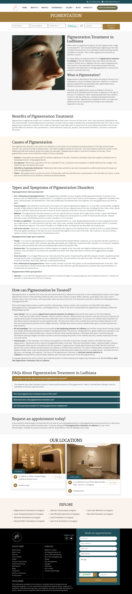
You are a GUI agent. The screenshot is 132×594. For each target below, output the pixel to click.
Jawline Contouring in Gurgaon (63, 510)
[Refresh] (95, 575)
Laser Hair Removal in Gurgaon (100, 510)
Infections (48, 566)
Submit (98, 580)
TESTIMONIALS (57, 8)
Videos (14, 559)
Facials (47, 559)
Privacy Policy (16, 575)
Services (63, 19)
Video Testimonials (18, 564)
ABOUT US (34, 8)
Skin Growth (49, 568)
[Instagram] (67, 538)
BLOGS (78, 8)
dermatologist (17, 310)
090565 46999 (78, 491)
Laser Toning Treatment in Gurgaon (29, 514)
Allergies (48, 564)
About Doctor (16, 550)
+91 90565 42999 (94, 2)
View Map (58, 477)
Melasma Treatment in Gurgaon (27, 518)
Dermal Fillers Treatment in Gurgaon (29, 521)
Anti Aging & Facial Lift (53, 552)
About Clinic (16, 552)
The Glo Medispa (107, 358)
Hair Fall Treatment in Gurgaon (100, 514)
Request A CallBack (111, 27)
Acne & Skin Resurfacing (53, 555)
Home (58, 19)
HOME (24, 8)
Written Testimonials (19, 562)
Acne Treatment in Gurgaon (61, 518)
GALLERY (69, 8)
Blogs (14, 568)
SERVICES (44, 8)
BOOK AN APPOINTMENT (107, 8)
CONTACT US (87, 8)
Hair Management (51, 562)
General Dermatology (52, 571)
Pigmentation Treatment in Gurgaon (29, 510)
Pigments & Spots (51, 550)
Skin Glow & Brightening (53, 557)
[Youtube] (71, 538)
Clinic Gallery (16, 557)
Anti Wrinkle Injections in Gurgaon (65, 514)
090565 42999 (24, 485)
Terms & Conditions (19, 573)
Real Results (16, 566)
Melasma (17, 213)
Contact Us (16, 571)
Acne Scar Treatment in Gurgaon (63, 521)
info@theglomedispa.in (111, 2)
